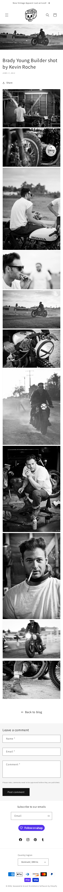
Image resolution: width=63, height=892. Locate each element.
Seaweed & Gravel (20, 886)
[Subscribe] (48, 816)
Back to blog (33, 712)
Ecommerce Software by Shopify (43, 886)
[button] (6, 15)
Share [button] (9, 82)
